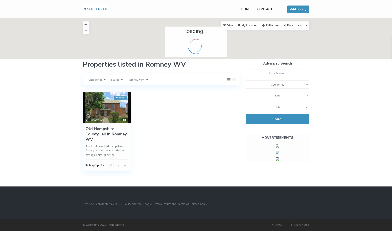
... (116, 155)
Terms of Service (188, 204)
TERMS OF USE (299, 225)
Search (277, 119)
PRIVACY (277, 225)
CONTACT (265, 9)
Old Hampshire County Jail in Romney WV (106, 134)
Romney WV (96, 120)
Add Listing (298, 9)
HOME (246, 9)
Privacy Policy (162, 204)
